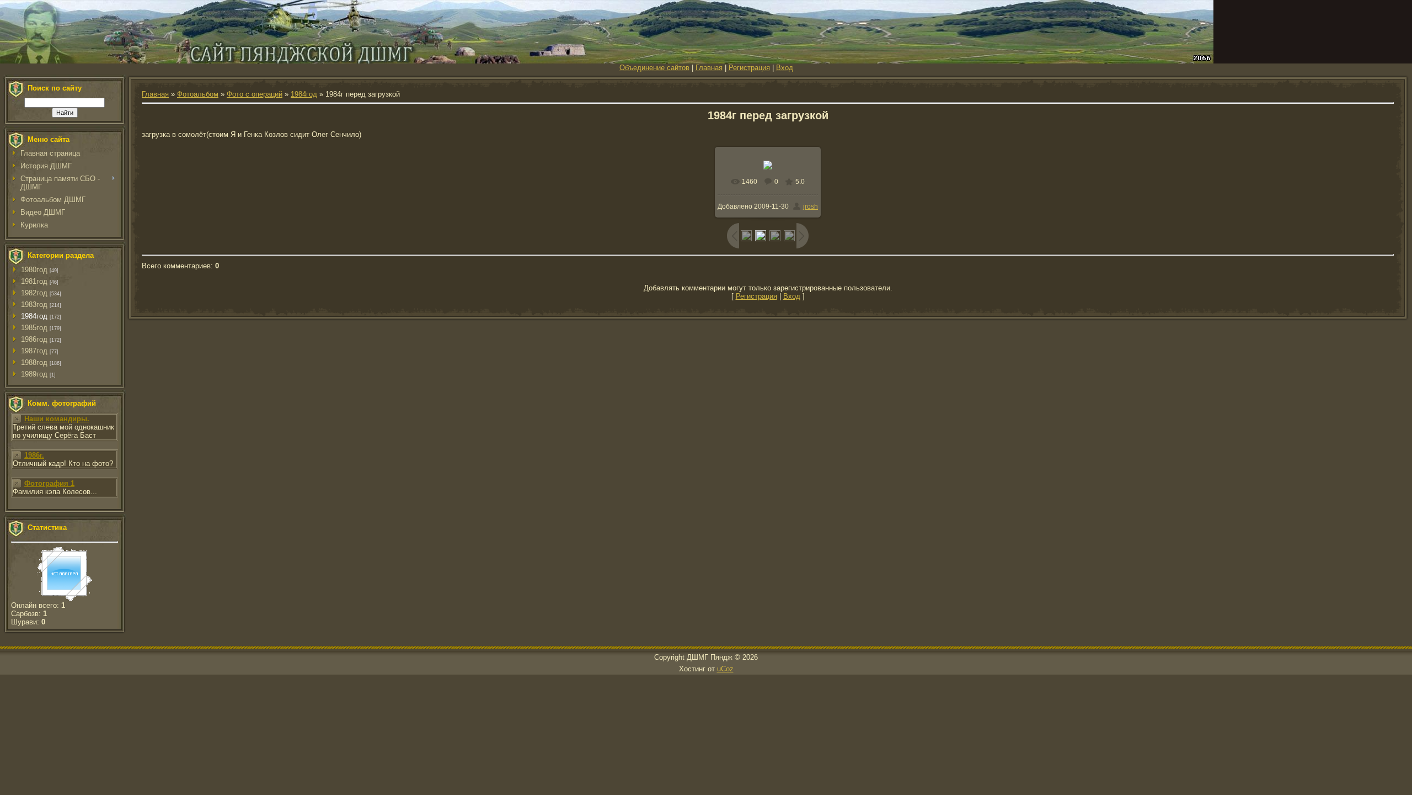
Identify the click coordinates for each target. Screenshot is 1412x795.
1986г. (34, 455)
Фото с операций (254, 94)
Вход (784, 67)
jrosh (810, 206)
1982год (34, 293)
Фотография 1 (49, 483)
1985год (34, 328)
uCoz (725, 669)
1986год (34, 339)
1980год (34, 270)
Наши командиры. (56, 419)
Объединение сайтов (654, 67)
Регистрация (749, 67)
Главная (709, 67)
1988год (34, 362)
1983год (34, 304)
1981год (34, 281)
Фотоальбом (197, 94)
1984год (34, 316)
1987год (34, 351)
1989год (34, 374)
